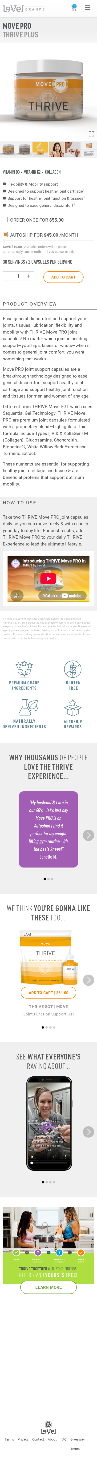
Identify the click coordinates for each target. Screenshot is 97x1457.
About (52, 1439)
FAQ (64, 1439)
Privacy (23, 1439)
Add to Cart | (48, 992)
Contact (38, 1439)
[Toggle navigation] (87, 7)
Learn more (48, 1287)
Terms (9, 1439)
